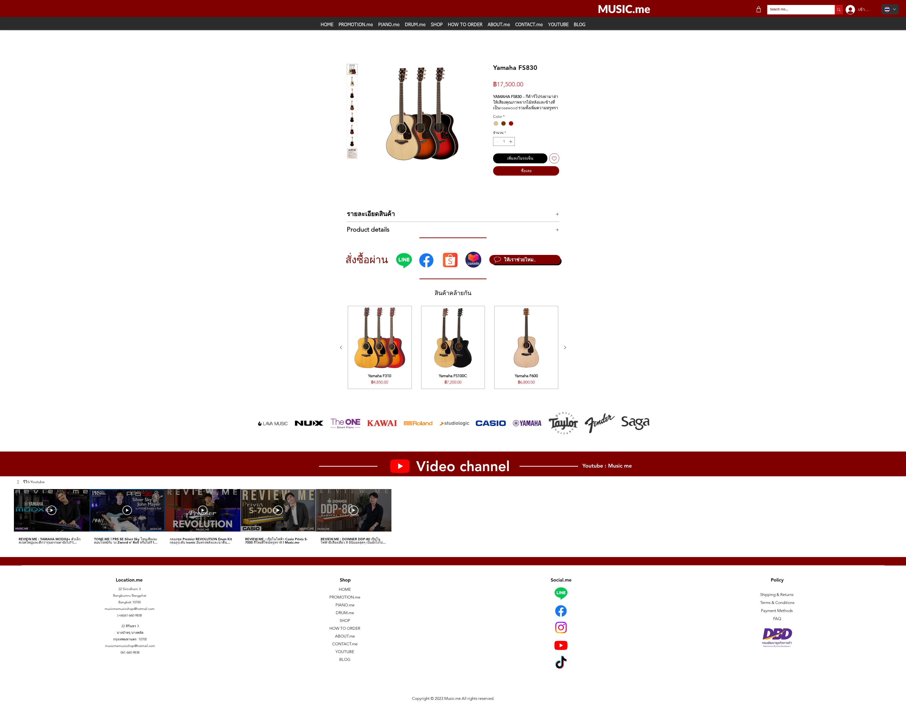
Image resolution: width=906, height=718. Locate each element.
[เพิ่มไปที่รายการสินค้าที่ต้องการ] (554, 164)
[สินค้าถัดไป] (565, 353)
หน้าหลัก (354, 47)
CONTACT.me (344, 649)
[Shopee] (450, 265)
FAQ (777, 624)
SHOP (345, 626)
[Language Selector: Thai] (890, 9)
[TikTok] (561, 668)
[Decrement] (497, 147)
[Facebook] (426, 265)
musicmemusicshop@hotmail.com (130, 614)
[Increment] (511, 147)
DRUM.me (345, 618)
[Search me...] (839, 9)
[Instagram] (561, 633)
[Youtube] (561, 650)
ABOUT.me (345, 641)
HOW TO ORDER (344, 633)
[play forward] (643, 428)
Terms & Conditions (777, 608)
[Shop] (758, 9)
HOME (345, 594)
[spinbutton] (504, 147)
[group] (453, 353)
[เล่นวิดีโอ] (51, 515)
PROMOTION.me (344, 602)
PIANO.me (345, 610)
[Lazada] (473, 265)
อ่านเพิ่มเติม (501, 113)
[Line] (403, 265)
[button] (31, 487)
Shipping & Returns (776, 600)
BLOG (344, 665)
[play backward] (263, 428)
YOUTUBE (345, 657)
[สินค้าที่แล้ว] (341, 353)
